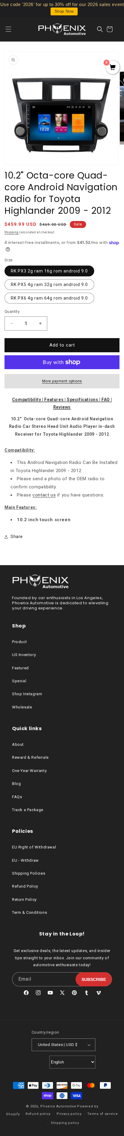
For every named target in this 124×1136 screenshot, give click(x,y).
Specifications (83, 399)
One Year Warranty (29, 770)
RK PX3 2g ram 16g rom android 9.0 (49, 271)
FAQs (17, 797)
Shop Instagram (27, 694)
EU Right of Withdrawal (34, 847)
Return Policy (24, 899)
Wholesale (22, 707)
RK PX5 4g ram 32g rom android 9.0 (49, 284)
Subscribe (94, 979)
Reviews (62, 407)
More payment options (62, 381)
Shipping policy (65, 1123)
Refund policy (38, 1114)
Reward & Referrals (30, 757)
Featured (20, 668)
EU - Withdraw (25, 860)
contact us (44, 495)
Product (19, 642)
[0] (112, 67)
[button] (12, 29)
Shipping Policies (28, 873)
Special (19, 681)
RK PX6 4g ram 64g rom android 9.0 (49, 298)
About (18, 744)
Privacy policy (69, 1114)
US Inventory (24, 654)
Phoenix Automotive (58, 1106)
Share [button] (17, 536)
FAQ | (106, 399)
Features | (55, 399)
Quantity (12, 311)
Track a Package (27, 810)
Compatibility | (28, 399)
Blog (16, 783)
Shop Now (64, 11)
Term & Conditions (29, 912)
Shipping (12, 232)
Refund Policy (25, 886)
